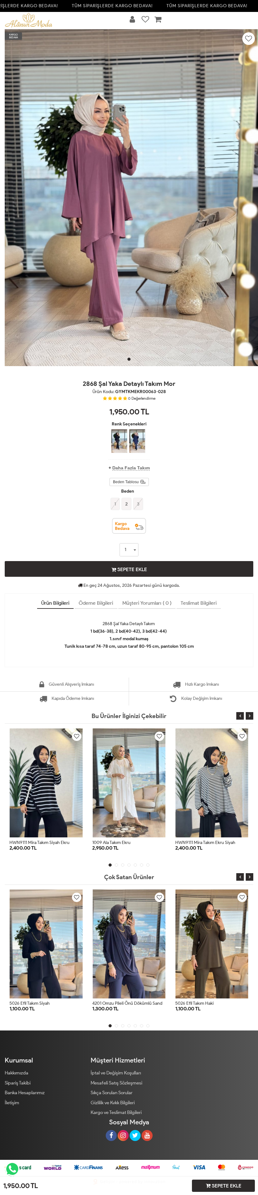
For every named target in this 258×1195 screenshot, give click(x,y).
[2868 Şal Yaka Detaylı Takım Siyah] (119, 441)
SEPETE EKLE (131, 569)
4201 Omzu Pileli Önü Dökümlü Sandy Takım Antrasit (142, 1003)
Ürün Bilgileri (55, 603)
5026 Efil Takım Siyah (29, 1003)
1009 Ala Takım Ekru (29, 842)
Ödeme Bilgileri (96, 603)
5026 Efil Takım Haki (194, 1003)
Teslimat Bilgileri (199, 603)
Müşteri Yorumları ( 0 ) (146, 603)
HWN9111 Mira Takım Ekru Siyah (123, 842)
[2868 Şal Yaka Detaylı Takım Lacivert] (137, 441)
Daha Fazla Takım (131, 467)
